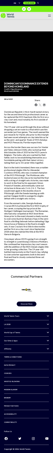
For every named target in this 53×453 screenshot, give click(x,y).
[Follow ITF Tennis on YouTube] (47, 439)
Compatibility (10, 422)
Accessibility (10, 414)
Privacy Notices (11, 406)
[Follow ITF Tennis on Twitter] (20, 439)
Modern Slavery (11, 389)
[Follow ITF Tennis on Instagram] (33, 439)
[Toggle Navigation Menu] (49, 15)
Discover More (26, 304)
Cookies (7, 373)
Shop (24, 9)
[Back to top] (50, 448)
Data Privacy (9, 365)
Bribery (7, 398)
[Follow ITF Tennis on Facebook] (6, 439)
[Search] (38, 3)
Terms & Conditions (13, 357)
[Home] (7, 15)
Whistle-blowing (12, 381)
